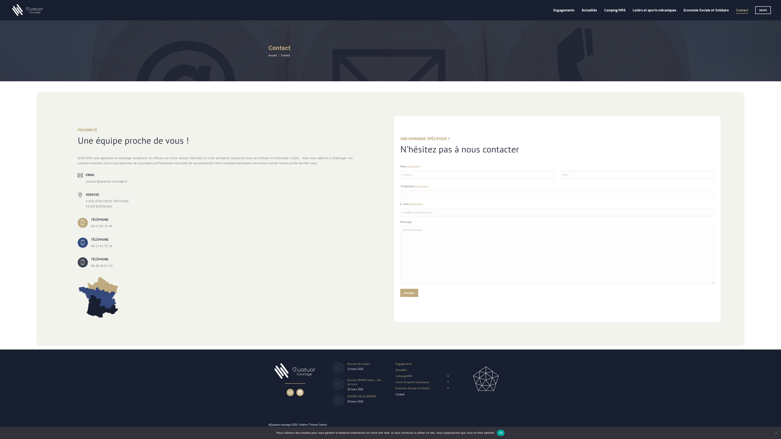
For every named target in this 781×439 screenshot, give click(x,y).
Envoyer (409, 293)
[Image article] (338, 368)
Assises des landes (358, 364)
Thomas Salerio (318, 424)
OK (501, 432)
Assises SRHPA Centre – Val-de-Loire (364, 382)
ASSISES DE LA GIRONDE (361, 396)
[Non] (776, 433)
